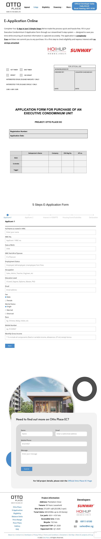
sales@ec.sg (86, 526)
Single (9, 306)
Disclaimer (63, 535)
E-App (36, 7)
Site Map (71, 535)
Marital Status (10, 304)
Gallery (17, 526)
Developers (28, 535)
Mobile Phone (26, 440)
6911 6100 (86, 521)
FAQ (17, 529)
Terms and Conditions (51, 535)
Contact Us (19, 535)
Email (7, 286)
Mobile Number (11, 325)
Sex (6, 294)
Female (9, 300)
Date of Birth (10, 245)
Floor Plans (17, 523)
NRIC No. (8, 237)
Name (23, 430)
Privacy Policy (37, 535)
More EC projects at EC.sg (84, 535)
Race (7, 317)
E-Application (17, 510)
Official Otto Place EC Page (80, 481)
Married (10, 310)
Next (10, 346)
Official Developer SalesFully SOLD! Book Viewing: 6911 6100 (84, 6)
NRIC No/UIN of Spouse (13, 253)
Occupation (9, 270)
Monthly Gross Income (13, 334)
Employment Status (12, 261)
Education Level (11, 278)
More (68, 7)
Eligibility (46, 7)
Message (24, 450)
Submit (26, 469)
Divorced (10, 314)
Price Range (17, 520)
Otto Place (17, 507)
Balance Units (17, 516)
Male (8, 297)
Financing (57, 7)
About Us (11, 535)
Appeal (27, 7)
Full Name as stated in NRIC (15, 229)
